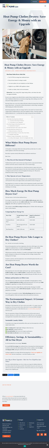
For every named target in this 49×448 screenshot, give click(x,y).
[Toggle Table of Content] (31, 117)
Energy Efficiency (20, 70)
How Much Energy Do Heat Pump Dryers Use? (16, 124)
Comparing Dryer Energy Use (14, 125)
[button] (45, 5)
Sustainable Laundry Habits (14, 134)
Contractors (34, 1)
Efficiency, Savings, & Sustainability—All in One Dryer (17, 136)
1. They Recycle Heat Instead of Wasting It (16, 120)
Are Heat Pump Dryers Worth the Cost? (14, 129)
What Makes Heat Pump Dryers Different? (15, 119)
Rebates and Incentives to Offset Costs (15, 131)
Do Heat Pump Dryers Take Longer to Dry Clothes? (17, 127)
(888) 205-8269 (41, 430)
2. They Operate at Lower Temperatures (16, 122)
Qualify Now (42, 1)
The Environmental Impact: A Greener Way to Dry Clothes (18, 132)
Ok (24, 446)
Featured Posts (31, 70)
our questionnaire (9, 396)
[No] (47, 445)
